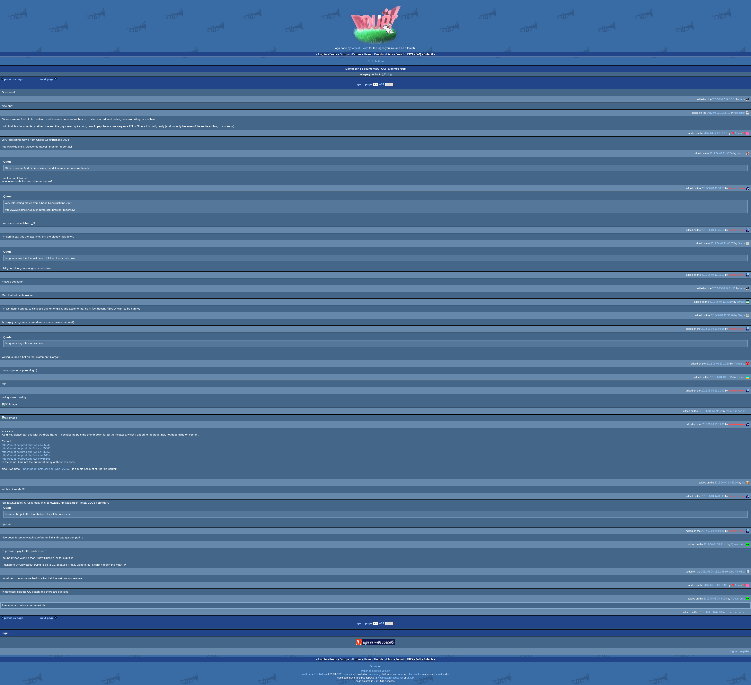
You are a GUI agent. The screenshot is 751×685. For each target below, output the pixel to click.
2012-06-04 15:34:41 (715, 544)
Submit (428, 54)
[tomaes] (747, 301)
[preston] (747, 153)
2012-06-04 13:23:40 (712, 424)
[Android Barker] (747, 188)
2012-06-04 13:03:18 (712, 328)
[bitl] (747, 482)
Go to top (375, 666)
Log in (322, 54)
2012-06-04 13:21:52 (710, 411)
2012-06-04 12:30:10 (721, 301)
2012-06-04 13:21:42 (712, 390)
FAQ (418, 54)
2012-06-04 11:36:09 (713, 230)
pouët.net (306, 674)
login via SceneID (381, 643)
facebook (414, 674)
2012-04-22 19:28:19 (718, 112)
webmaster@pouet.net (390, 677)
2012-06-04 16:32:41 (712, 571)
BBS (410, 54)
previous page (13, 79)
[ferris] (747, 99)
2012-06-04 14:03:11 (713, 496)
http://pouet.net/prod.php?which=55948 (26, 444)
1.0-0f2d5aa (320, 674)
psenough (739, 112)
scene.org (374, 674)
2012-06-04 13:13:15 (721, 377)
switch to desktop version (375, 671)
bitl (743, 482)
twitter (400, 674)
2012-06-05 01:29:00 (715, 585)
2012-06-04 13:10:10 (717, 363)
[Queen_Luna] (747, 544)
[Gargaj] (747, 243)
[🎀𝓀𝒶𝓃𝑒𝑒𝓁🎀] (747, 133)
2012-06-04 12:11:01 (713, 274)
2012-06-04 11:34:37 (713, 188)
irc (448, 674)
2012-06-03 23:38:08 (721, 153)
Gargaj (741, 243)
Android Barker (737, 188)
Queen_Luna (738, 544)
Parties (356, 54)
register (744, 651)
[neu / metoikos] (747, 571)
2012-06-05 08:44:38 (715, 598)
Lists (389, 54)
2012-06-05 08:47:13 (710, 612)
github (410, 677)
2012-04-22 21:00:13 (715, 133)
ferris (742, 99)
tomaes (741, 301)
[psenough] (747, 112)
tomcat (355, 48)
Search (400, 54)
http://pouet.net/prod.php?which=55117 (26, 455)
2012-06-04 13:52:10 (726, 482)
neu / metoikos (737, 571)
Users (368, 54)
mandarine (349, 674)
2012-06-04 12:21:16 (723, 288)
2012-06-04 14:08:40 (712, 530)
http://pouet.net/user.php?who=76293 (46, 468)
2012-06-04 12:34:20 (722, 315)
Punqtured (739, 363)
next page (47, 79)
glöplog (387, 74)
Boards (379, 54)
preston (741, 153)
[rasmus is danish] (747, 411)
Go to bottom (375, 61)
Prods (333, 54)
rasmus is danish (735, 411)
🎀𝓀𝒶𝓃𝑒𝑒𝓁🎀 (738, 133)
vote (365, 48)
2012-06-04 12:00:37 (722, 243)
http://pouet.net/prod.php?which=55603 (26, 448)
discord (438, 674)
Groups (345, 54)
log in (733, 651)
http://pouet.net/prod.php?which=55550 (26, 451)
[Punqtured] (747, 363)
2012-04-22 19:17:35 (723, 99)
